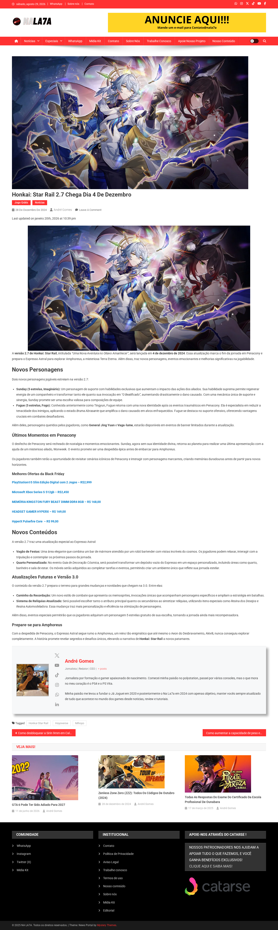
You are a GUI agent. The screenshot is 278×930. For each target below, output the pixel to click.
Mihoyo (79, 723)
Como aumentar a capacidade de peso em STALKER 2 (236, 733)
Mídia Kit (109, 902)
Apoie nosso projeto (191, 41)
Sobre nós (73, 3)
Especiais (51, 41)
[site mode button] (254, 41)
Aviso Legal (111, 862)
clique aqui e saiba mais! (210, 866)
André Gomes (63, 209)
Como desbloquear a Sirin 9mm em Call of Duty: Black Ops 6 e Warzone (47, 733)
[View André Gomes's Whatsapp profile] (57, 694)
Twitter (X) (24, 862)
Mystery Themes (106, 925)
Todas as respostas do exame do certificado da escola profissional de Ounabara (223, 799)
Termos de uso (113, 878)
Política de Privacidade (118, 854)
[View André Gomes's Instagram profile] (57, 685)
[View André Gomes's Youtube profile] (57, 665)
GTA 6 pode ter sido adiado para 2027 (38, 804)
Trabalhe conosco (159, 41)
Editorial (108, 910)
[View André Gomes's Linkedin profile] (57, 704)
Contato (89, 3)
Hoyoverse (61, 723)
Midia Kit (95, 41)
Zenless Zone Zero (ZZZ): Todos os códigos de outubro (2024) (136, 795)
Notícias (29, 41)
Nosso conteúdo (223, 41)
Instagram (24, 854)
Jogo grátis (21, 202)
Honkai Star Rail (38, 723)
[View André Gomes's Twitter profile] (57, 655)
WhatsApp (56, 3)
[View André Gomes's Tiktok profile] (57, 675)
